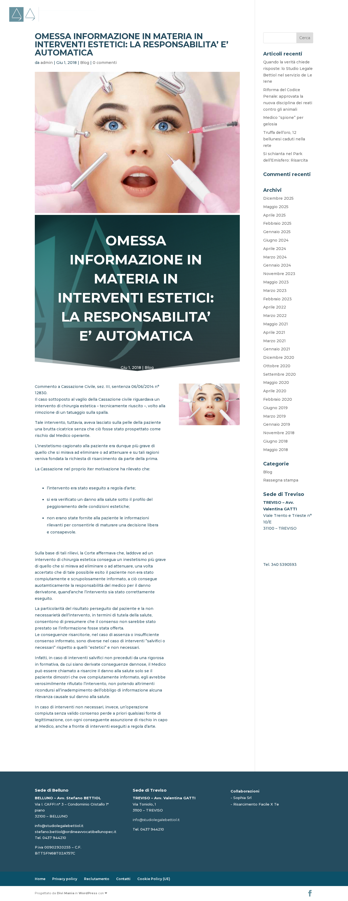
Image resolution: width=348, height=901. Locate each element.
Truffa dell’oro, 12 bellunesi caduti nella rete (284, 139)
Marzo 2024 (275, 257)
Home (186, 9)
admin (47, 62)
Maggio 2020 (276, 382)
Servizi (239, 9)
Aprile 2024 (274, 248)
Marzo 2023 (275, 290)
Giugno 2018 (275, 441)
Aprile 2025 (274, 215)
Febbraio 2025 (277, 223)
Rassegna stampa (280, 480)
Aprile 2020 (274, 390)
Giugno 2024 (275, 240)
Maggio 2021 (275, 324)
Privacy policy (64, 879)
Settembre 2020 (279, 374)
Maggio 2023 (276, 282)
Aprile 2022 (274, 307)
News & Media (291, 9)
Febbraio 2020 (277, 399)
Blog (264, 9)
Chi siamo (209, 9)
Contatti (328, 9)
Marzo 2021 (274, 340)
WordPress (88, 893)
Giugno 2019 (275, 407)
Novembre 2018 (278, 432)
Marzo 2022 (275, 315)
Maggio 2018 (275, 449)
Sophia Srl (242, 797)
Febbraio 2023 (277, 299)
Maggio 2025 (275, 206)
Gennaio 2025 (277, 231)
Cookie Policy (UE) (153, 879)
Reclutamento (96, 879)
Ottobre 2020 (276, 365)
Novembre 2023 (279, 273)
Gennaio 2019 (276, 424)
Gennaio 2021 (276, 349)
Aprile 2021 (274, 332)
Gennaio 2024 (277, 265)
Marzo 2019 (274, 416)
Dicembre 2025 (278, 198)
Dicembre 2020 (278, 357)
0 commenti (105, 62)
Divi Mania (65, 893)
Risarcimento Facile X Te (256, 804)
